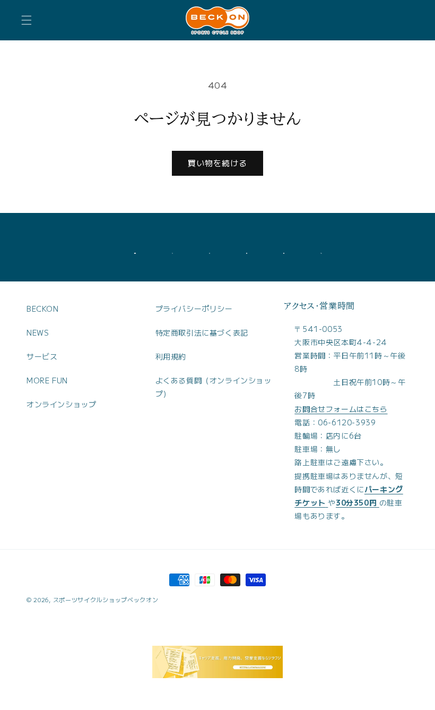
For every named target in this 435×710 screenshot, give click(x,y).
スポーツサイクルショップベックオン (106, 599)
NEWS (38, 332)
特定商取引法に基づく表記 (201, 332)
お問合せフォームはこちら (340, 409)
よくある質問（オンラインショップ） (213, 387)
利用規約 (170, 356)
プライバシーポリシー (194, 308)
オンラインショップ (61, 404)
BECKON (43, 308)
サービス (42, 356)
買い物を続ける (217, 162)
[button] (26, 20)
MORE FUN (47, 380)
